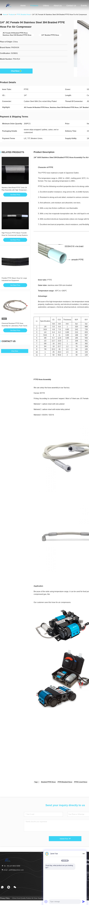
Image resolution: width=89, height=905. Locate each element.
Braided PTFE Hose (48, 782)
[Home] (8, 5)
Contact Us (71, 5)
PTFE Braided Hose (23, 14)
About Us (58, 5)
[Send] (83, 901)
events (84, 5)
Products (34, 5)
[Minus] (83, 853)
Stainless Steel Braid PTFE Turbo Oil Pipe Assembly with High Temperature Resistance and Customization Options (15, 190)
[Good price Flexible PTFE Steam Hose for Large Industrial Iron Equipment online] (15, 261)
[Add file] (46, 901)
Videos (46, 5)
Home (23, 5)
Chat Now (15, 71)
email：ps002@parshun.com (13, 870)
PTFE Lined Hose (80, 782)
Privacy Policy (5, 898)
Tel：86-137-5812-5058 (11, 866)
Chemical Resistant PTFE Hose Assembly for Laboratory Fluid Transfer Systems (15, 325)
